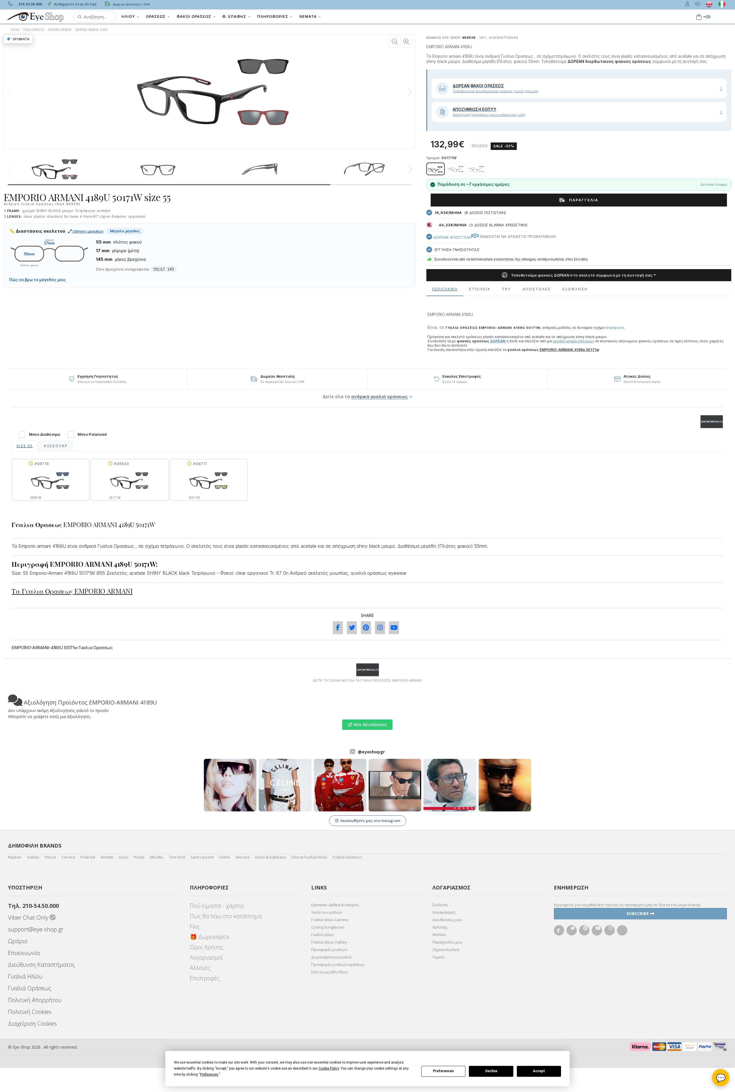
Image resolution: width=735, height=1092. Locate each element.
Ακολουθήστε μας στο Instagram (370, 820)
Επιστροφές (205, 978)
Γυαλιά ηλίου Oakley (329, 942)
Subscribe (638, 913)
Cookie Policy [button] (328, 1068)
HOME (15, 29)
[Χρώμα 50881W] (456, 169)
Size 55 (24, 446)
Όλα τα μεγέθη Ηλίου (329, 972)
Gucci (123, 857)
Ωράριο (18, 941)
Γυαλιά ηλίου (322, 934)
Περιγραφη (444, 289)
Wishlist (439, 934)
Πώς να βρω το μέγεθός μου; (37, 279)
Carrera (68, 857)
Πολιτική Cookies (29, 1012)
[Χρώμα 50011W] (477, 169)
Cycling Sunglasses (328, 927)
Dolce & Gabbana (270, 857)
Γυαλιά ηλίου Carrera (329, 919)
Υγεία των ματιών (326, 912)
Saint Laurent (202, 857)
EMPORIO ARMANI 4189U (91, 29)
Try (506, 289)
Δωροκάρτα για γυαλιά (331, 957)
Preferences (443, 1071)
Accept (539, 1071)
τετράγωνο (614, 327)
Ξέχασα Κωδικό (445, 949)
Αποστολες (537, 289)
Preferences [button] (209, 1074)
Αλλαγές (200, 968)
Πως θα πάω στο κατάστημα (226, 916)
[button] (94, 16)
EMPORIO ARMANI (60, 29)
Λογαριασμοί (206, 957)
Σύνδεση (440, 904)
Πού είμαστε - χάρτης (217, 906)
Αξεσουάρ (56, 446)
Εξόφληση (575, 289)
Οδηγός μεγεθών (88, 231)
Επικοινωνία (24, 953)
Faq (194, 926)
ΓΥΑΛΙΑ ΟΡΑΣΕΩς (34, 29)
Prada (139, 857)
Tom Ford (177, 857)
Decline (491, 1071)
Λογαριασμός (444, 912)
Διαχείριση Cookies (32, 1023)
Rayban (15, 857)
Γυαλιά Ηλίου (25, 976)
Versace (242, 857)
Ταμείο (438, 957)
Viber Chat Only (29, 917)
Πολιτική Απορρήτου (34, 1000)
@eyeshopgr (371, 752)
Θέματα (308, 16)
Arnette (106, 857)
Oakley (33, 857)
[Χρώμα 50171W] (435, 169)
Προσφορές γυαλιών (329, 949)
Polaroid (87, 857)
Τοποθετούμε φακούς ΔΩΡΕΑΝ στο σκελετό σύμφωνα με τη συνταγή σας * (583, 275)
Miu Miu (156, 857)
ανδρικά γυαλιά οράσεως (379, 396)
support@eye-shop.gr (35, 929)
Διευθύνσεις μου (447, 919)
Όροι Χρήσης (207, 947)
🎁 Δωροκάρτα (209, 937)
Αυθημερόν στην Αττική (74, 4)
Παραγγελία (583, 200)
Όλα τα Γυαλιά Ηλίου (309, 857)
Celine (224, 857)
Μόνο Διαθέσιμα (44, 434)
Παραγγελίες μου (447, 942)
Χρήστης (439, 927)
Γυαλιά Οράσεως (347, 857)
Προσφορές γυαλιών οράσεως (337, 964)
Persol (50, 857)
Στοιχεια (479, 289)
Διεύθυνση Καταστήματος (41, 964)
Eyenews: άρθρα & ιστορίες (335, 904)
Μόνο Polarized (92, 434)
